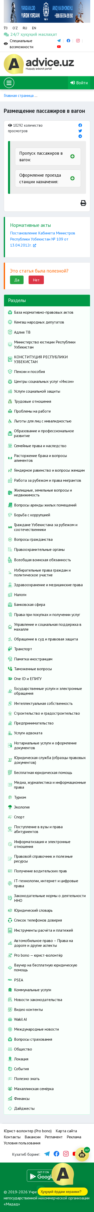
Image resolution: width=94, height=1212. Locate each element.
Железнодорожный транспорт (67, 95)
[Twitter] (80, 130)
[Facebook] (80, 125)
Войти (81, 83)
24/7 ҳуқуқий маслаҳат (15, 34)
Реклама (74, 1136)
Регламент (54, 1136)
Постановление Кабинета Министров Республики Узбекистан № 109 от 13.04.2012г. (42, 239)
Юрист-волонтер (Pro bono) (28, 1130)
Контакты (12, 1136)
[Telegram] (80, 136)
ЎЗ (6, 28)
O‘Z (15, 28)
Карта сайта (66, 1130)
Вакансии (33, 1136)
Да (16, 279)
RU (25, 28)
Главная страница (19, 95)
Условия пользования (22, 1142)
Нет (36, 279)
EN (34, 28)
